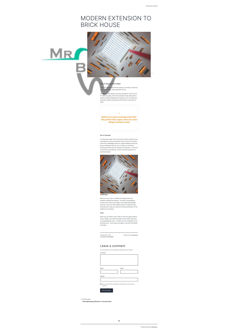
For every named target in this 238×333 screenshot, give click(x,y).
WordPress (154, 327)
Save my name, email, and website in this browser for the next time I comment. (118, 284)
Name (102, 268)
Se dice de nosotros (151, 6)
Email (122, 268)
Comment (103, 253)
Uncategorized (134, 235)
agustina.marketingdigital (107, 236)
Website (102, 276)
